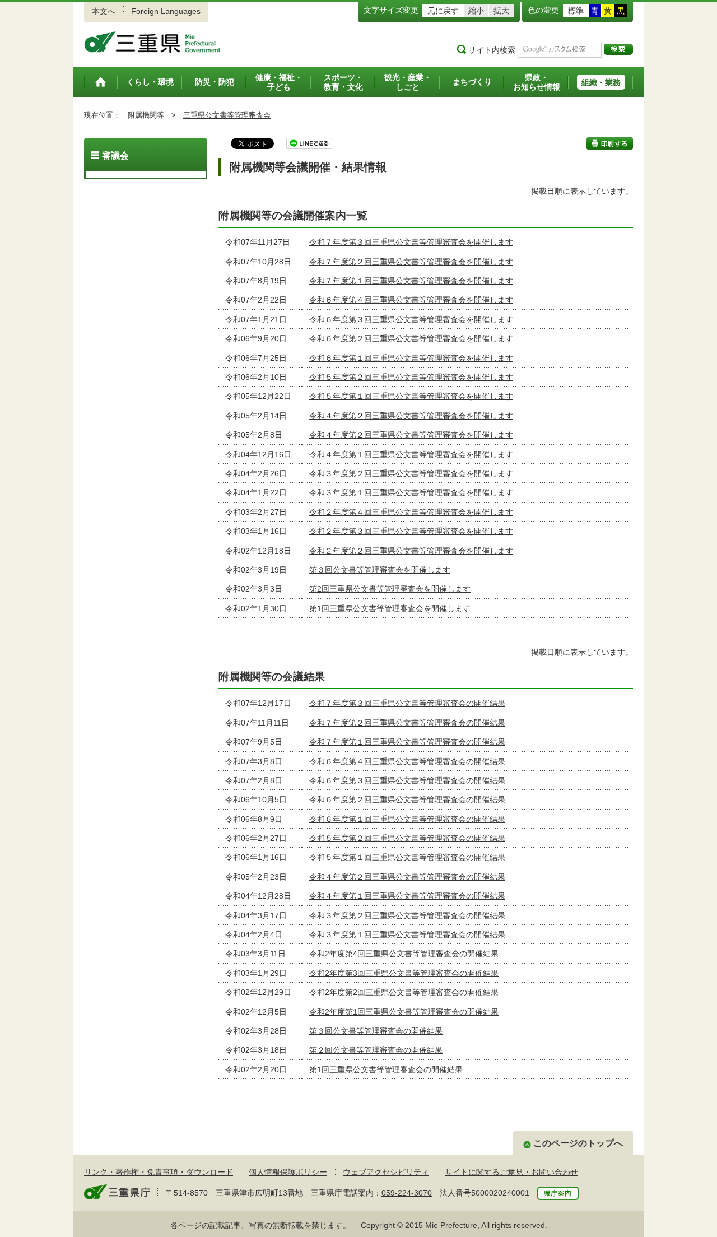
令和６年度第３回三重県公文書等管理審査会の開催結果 (407, 780)
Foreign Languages (166, 11)
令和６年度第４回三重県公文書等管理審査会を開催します (411, 299)
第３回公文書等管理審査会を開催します (379, 569)
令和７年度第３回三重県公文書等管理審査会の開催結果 (407, 703)
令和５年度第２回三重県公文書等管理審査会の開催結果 (407, 838)
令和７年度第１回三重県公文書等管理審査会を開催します (411, 280)
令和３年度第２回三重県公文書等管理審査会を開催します (411, 473)
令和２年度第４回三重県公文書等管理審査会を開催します (411, 512)
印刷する (609, 143)
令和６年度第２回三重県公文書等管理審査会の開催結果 (407, 799)
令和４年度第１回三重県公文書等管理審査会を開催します (411, 454)
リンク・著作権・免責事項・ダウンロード (158, 1172)
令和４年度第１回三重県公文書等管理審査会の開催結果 (407, 895)
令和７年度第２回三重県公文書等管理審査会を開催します (411, 261)
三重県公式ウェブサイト (152, 42)
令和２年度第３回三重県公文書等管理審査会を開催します (411, 531)
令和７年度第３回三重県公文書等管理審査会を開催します (411, 242)
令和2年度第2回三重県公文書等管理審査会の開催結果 (404, 992)
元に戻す (443, 10)
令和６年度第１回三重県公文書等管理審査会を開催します (411, 358)
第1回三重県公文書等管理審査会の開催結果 (386, 1069)
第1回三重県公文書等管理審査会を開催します (390, 608)
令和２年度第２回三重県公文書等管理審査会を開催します (411, 550)
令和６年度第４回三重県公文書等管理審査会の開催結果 (407, 761)
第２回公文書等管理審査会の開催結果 (376, 1049)
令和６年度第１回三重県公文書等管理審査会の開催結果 (407, 819)
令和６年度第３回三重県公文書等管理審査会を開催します (411, 319)
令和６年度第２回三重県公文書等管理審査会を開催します (411, 338)
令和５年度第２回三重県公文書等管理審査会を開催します (411, 377)
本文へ (103, 11)
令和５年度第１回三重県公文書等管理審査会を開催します (411, 396)
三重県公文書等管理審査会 (227, 115)
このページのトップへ (578, 1143)
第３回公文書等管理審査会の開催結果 (376, 1030)
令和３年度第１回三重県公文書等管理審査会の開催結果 (407, 934)
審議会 (115, 155)
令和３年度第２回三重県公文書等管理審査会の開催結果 (407, 915)
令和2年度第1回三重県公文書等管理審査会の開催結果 (404, 1011)
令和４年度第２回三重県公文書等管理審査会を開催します (411, 415)
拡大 (501, 10)
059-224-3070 (406, 1192)
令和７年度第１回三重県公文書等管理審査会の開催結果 (407, 741)
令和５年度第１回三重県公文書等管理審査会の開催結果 (407, 857)
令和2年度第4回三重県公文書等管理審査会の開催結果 (404, 953)
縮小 (476, 10)
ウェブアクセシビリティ (386, 1172)
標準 (576, 10)
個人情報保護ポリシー (288, 1172)
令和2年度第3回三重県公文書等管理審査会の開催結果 (404, 973)
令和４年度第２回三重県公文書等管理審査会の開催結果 (407, 876)
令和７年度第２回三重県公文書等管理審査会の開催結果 (407, 722)
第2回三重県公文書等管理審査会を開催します (390, 588)
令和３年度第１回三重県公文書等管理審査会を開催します (411, 492)
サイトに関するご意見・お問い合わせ (511, 1172)
